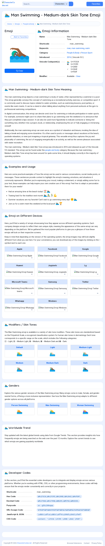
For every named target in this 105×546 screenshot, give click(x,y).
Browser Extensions (74, 543)
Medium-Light (85, 347)
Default (19, 347)
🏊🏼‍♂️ (85, 353)
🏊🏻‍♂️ (52, 353)
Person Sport (86, 53)
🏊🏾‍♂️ (52, 369)
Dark (85, 363)
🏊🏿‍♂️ (85, 369)
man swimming (78, 48)
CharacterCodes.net (24, 543)
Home (9, 24)
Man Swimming (52, 405)
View (78, 76)
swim (87, 48)
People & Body (28, 24)
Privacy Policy (96, 543)
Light (52, 347)
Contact (87, 543)
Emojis (17, 24)
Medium (19, 363)
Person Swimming (19, 405)
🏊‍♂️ (20, 353)
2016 (69, 57)
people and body (52, 150)
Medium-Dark (52, 363)
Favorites (95, 4)
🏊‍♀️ (85, 411)
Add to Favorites (20, 37)
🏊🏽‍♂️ (20, 369)
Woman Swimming (85, 405)
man (69, 48)
